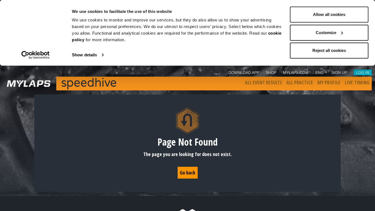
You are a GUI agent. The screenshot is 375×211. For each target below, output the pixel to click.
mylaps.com (296, 72)
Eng (319, 72)
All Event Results (263, 82)
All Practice (299, 82)
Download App (243, 72)
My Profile (328, 82)
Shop (271, 72)
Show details (84, 54)
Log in (362, 72)
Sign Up (339, 72)
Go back (187, 172)
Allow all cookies (329, 14)
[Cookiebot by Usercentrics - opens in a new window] (36, 55)
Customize (326, 32)
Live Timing (357, 82)
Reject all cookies (329, 50)
